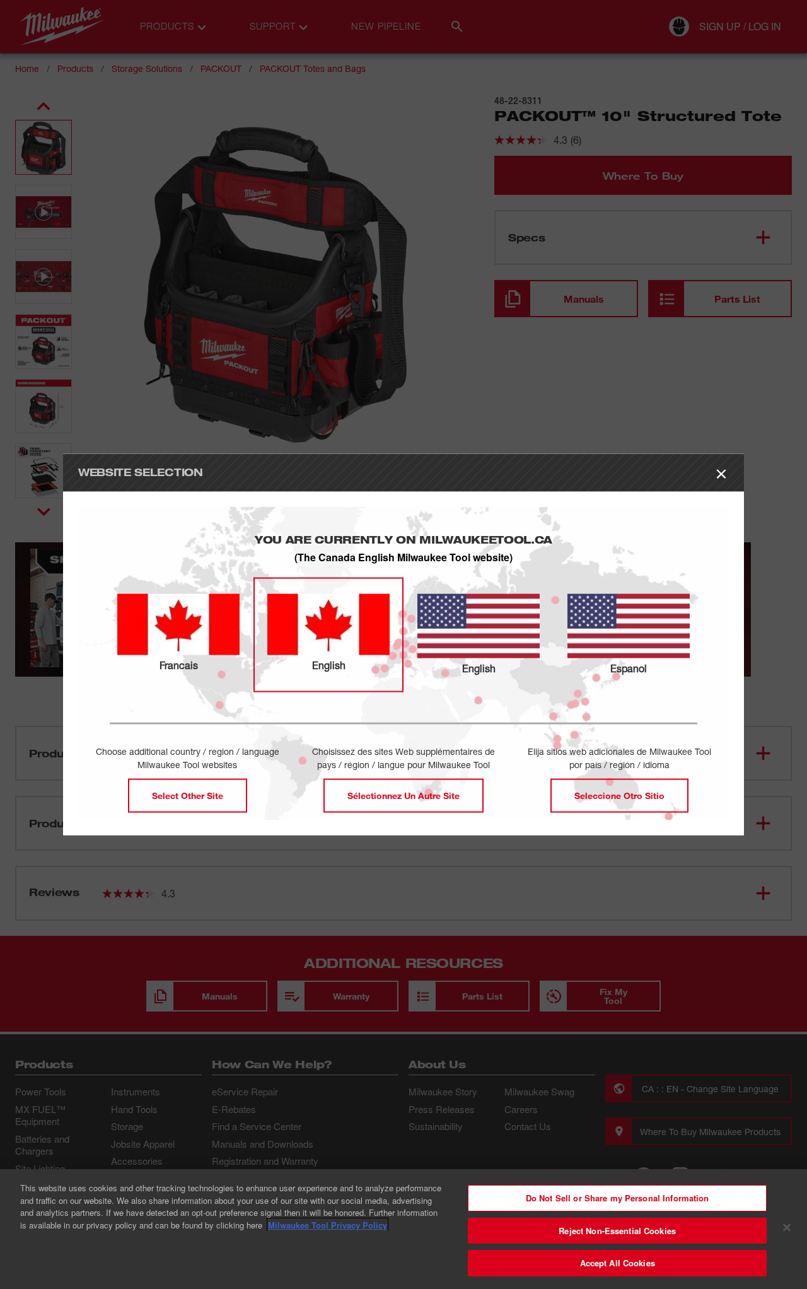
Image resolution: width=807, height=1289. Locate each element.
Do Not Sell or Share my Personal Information (617, 1198)
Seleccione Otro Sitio (619, 795)
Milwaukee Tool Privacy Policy (327, 1225)
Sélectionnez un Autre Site (403, 795)
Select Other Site (187, 795)
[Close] (787, 1228)
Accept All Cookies (617, 1263)
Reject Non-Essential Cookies (617, 1231)
